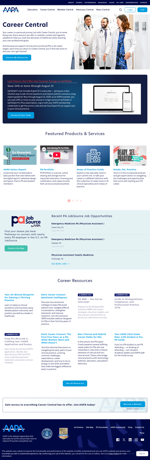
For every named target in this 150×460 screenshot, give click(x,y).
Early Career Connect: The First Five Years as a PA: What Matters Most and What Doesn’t (56, 338)
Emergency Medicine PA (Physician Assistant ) (78, 224)
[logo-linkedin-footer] (130, 440)
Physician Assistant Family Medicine (73, 255)
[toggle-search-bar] (120, 9)
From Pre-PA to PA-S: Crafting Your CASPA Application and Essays (18, 342)
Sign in (142, 409)
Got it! (142, 454)
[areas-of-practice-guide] (93, 164)
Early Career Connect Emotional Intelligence (54, 296)
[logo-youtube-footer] (142, 440)
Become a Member (133, 404)
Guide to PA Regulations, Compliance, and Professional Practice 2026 (129, 303)
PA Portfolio (47, 170)
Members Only (86, 295)
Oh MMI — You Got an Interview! (90, 300)
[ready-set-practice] (129, 164)
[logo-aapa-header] (11, 9)
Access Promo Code (21, 115)
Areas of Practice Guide (90, 170)
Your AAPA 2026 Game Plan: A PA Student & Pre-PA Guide (129, 337)
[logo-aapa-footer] (14, 428)
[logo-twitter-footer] (124, 440)
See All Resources (75, 383)
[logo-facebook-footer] (118, 440)
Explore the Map (16, 248)
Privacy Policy (113, 454)
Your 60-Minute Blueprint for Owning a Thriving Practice (19, 298)
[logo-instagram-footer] (136, 440)
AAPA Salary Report (15, 170)
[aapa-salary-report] (20, 163)
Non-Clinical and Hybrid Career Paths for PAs (92, 335)
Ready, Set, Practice (124, 170)
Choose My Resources (17, 58)
